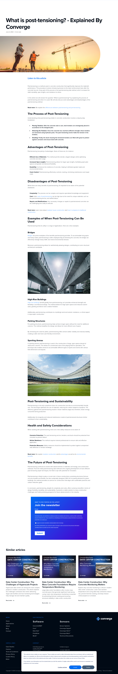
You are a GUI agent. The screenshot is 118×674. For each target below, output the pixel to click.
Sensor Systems (65, 626)
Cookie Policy (10, 656)
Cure (35, 628)
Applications (10, 623)
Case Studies (10, 646)
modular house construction (55, 210)
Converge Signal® (65, 628)
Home (8, 621)
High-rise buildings (33, 302)
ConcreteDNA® (37, 626)
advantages (64, 454)
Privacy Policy (10, 654)
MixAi (35, 636)
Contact (8, 631)
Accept (75, 667)
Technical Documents (66, 636)
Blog (7, 628)
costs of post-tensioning (44, 196)
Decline (88, 667)
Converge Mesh (65, 633)
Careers (8, 649)
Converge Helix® (65, 631)
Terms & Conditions (12, 651)
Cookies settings (62, 667)
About (8, 626)
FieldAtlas (36, 633)
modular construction (49, 454)
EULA (7, 659)
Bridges (30, 235)
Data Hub (36, 631)
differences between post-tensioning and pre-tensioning (62, 107)
